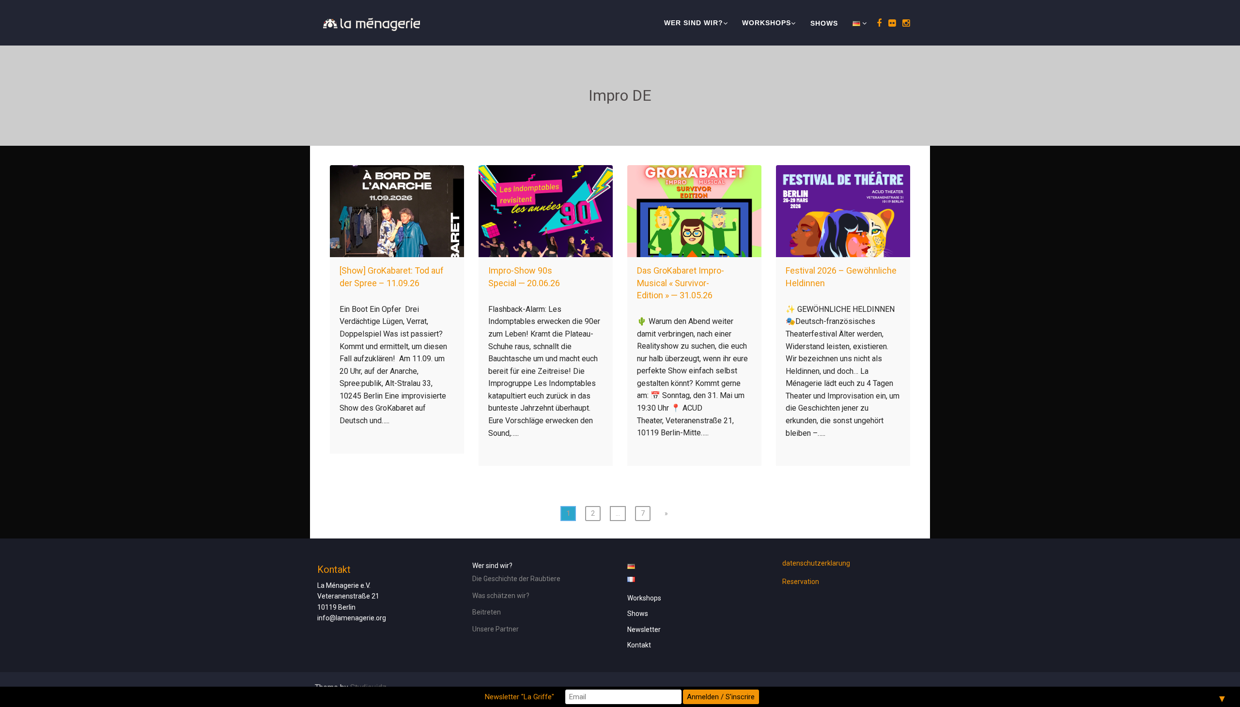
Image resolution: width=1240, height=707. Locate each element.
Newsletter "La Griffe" (519, 696)
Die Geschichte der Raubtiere (516, 579)
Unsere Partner (495, 629)
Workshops (766, 23)
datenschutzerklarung (816, 563)
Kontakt (639, 645)
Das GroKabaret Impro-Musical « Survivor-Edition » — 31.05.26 (680, 282)
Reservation (800, 581)
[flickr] (890, 23)
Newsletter (644, 629)
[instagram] (905, 23)
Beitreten (486, 612)
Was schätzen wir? (500, 595)
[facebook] (878, 23)
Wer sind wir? (693, 23)
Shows (824, 23)
